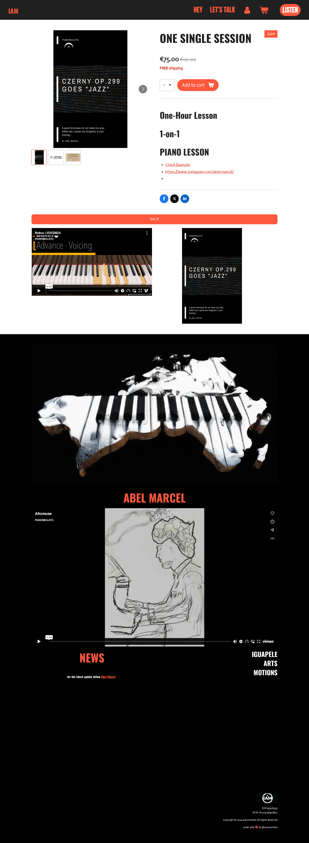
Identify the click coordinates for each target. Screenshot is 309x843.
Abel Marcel (108, 676)
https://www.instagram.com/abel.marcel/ (199, 171)
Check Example (177, 164)
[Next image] (143, 89)
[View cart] (264, 10)
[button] (39, 157)
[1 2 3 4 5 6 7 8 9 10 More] (167, 85)
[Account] (247, 10)
